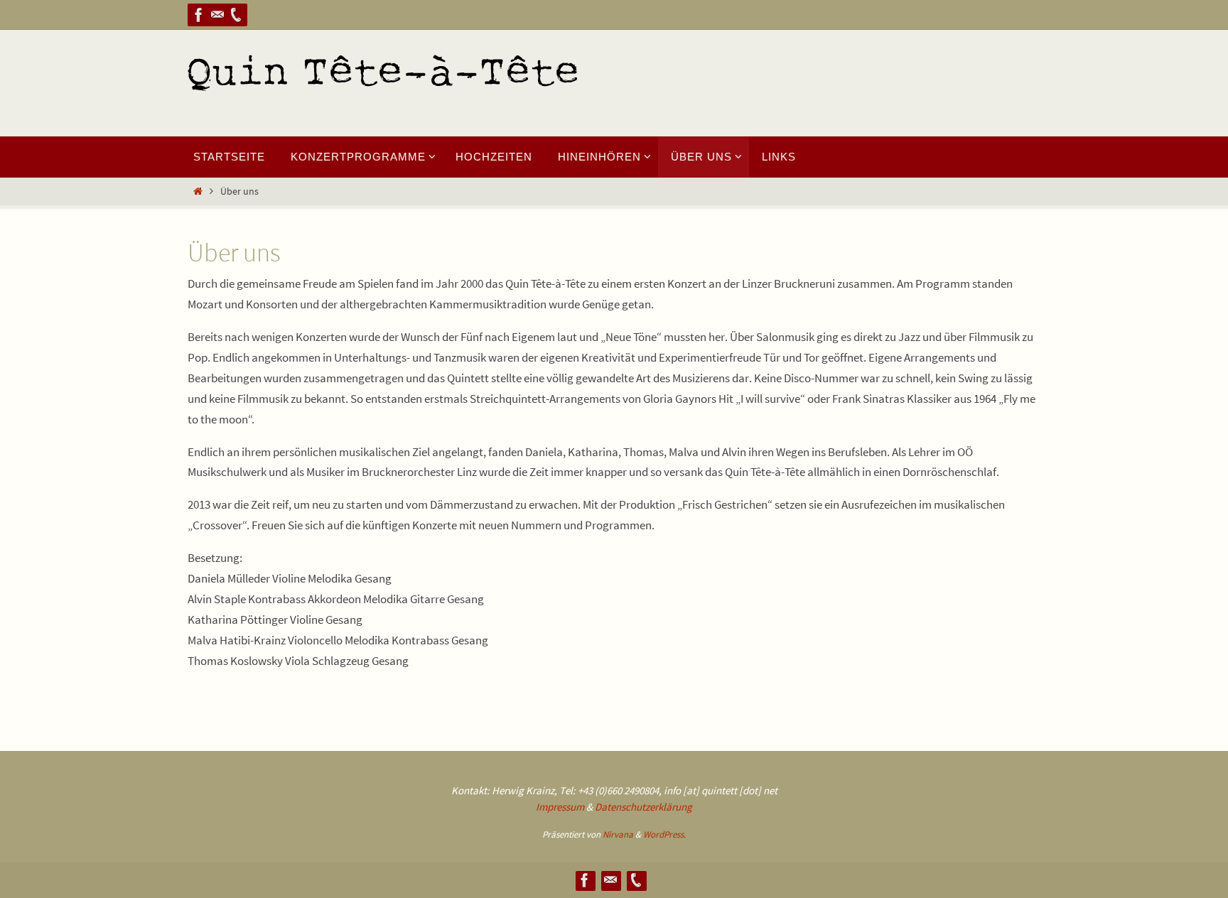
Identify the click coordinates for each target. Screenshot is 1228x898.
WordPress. (664, 834)
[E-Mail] (217, 15)
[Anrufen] (236, 15)
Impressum (560, 806)
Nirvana (618, 834)
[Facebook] (199, 15)
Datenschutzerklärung (643, 806)
